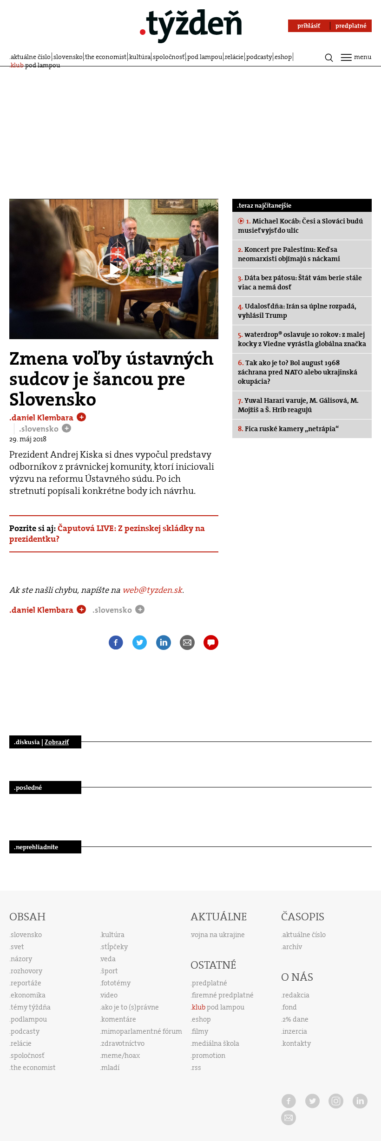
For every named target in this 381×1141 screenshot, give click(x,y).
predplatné (209, 983)
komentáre (118, 1019)
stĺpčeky (114, 946)
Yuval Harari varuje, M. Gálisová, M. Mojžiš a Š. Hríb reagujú (298, 405)
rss (196, 1067)
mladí (110, 1067)
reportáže (26, 983)
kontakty (296, 1043)
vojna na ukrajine (218, 934)
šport (109, 971)
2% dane (295, 1019)
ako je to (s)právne (130, 1007)
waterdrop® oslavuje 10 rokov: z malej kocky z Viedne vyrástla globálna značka (302, 339)
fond (289, 1007)
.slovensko (39, 428)
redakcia (295, 995)
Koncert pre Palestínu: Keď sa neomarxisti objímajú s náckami (289, 254)
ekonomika (28, 995)
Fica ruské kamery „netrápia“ (288, 428)
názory (21, 959)
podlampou (29, 1019)
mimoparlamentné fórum (141, 1031)
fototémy (116, 983)
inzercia (294, 1031)
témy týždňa (31, 1007)
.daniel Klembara (42, 417)
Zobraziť (57, 742)
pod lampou (205, 56)
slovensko (68, 56)
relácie (234, 56)
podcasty (259, 56)
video (109, 995)
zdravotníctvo (123, 1043)
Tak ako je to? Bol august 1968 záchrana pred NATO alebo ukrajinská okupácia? (297, 372)
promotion (208, 1055)
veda (108, 959)
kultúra (140, 56)
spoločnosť (168, 56)
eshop (283, 56)
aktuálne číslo (31, 56)
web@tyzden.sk (152, 590)
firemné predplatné (223, 995)
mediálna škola (215, 1043)
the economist (105, 56)
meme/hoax (120, 1055)
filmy (200, 1031)
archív (292, 946)
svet (17, 946)
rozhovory (26, 971)
